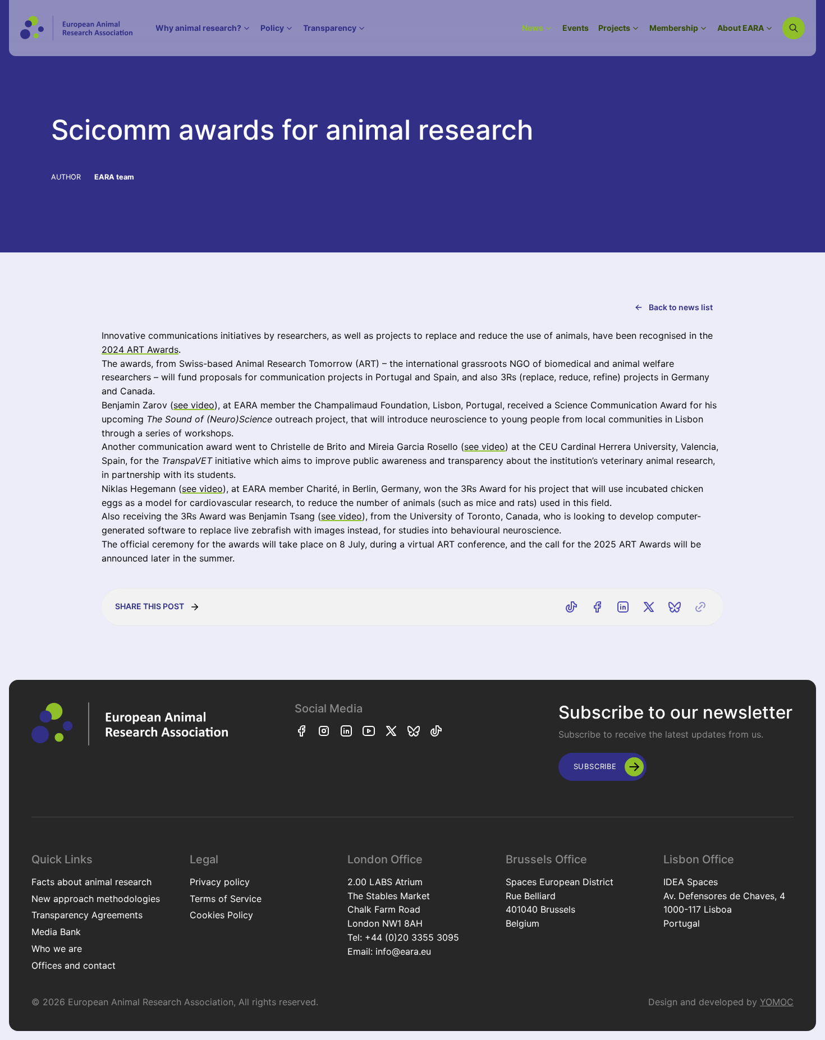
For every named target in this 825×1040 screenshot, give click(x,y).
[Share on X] (648, 606)
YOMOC (777, 1001)
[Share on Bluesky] (674, 606)
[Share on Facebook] (597, 606)
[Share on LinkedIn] (622, 606)
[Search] (793, 28)
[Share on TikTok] (571, 606)
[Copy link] (700, 606)
